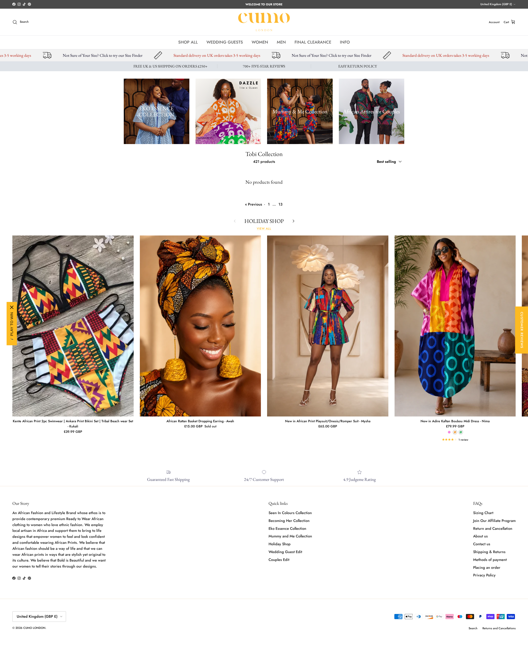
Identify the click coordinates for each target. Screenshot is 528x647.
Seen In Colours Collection (290, 513)
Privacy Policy (484, 575)
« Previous (253, 204)
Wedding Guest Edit (285, 552)
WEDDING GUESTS (224, 42)
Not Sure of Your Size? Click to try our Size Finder (198, 55)
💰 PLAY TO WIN (12, 327)
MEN (281, 42)
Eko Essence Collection (287, 528)
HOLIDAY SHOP (264, 221)
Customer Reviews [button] (521, 330)
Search (473, 628)
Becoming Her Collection (289, 520)
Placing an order (486, 567)
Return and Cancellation (492, 528)
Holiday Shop (280, 544)
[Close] (11, 307)
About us (480, 536)
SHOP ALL (188, 42)
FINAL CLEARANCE (313, 42)
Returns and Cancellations (499, 628)
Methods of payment (490, 559)
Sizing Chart (483, 513)
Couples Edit (279, 559)
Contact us (481, 544)
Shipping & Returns (489, 552)
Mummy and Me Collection (290, 536)
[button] (80, 608)
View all (264, 229)
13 (280, 204)
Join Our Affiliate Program (494, 520)
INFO (345, 42)
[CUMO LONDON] (264, 22)
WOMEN (260, 42)
